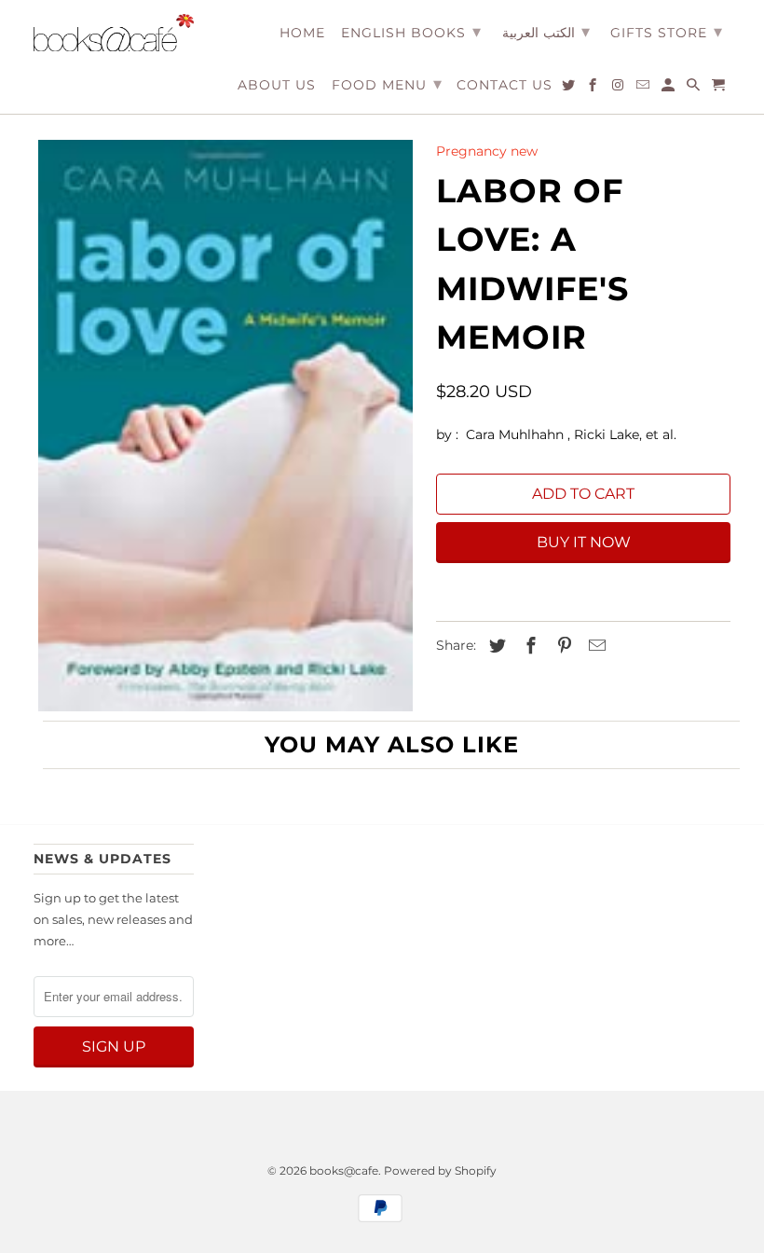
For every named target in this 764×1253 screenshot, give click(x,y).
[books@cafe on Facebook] (594, 88)
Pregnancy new (487, 151)
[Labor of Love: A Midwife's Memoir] (225, 425)
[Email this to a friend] (594, 646)
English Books (411, 31)
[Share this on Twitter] (495, 646)
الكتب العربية (546, 31)
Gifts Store (666, 31)
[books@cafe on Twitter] (570, 88)
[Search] (695, 88)
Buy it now (584, 542)
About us (277, 85)
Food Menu (387, 84)
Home (302, 33)
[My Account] (669, 88)
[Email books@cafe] (644, 88)
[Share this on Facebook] (528, 646)
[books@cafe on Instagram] (619, 88)
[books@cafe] (114, 32)
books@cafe (343, 1170)
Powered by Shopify (440, 1170)
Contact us (505, 85)
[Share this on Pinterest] (562, 646)
